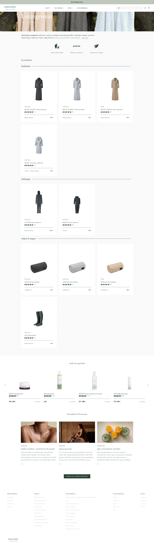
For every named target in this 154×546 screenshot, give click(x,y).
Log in (114, 503)
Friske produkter (70, 516)
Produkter (115, 500)
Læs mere (85, 38)
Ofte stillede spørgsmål (40, 500)
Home (23, 22)
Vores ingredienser (71, 513)
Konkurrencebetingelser (40, 519)
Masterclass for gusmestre (73, 529)
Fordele (115, 497)
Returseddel (37, 513)
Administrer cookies (39, 497)
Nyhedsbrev (144, 497)
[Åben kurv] (149, 7)
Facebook (143, 503)
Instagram (143, 500)
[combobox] (129, 7)
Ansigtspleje (10, 497)
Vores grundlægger (71, 506)
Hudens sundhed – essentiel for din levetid (38, 449)
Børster (9, 506)
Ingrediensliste (69, 525)
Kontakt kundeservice (40, 503)
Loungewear (10, 503)
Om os (67, 500)
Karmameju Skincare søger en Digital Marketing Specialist (81, 497)
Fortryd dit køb (38, 525)
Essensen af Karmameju (72, 503)
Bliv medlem (116, 506)
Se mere (37, 402)
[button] (28, 112)
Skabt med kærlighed (71, 522)
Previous (6, 385)
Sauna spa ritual (65, 449)
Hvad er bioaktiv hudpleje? (72, 510)
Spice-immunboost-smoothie (108, 449)
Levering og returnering (40, 510)
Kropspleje (10, 500)
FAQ (114, 510)
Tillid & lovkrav (69, 519)
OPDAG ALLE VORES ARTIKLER (77, 476)
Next (148, 385)
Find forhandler (38, 506)
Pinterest (143, 506)
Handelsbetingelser (39, 516)
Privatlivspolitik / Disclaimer (41, 522)
